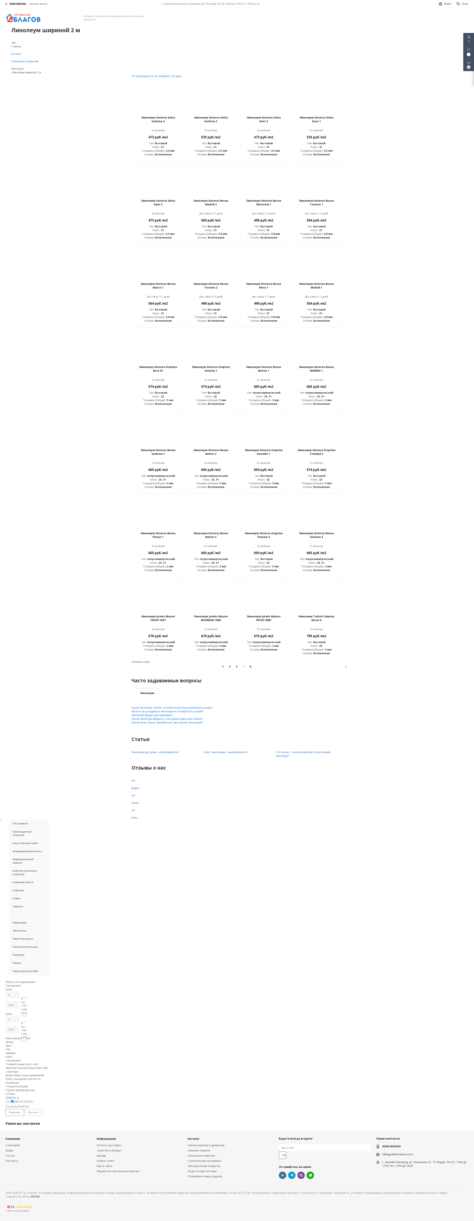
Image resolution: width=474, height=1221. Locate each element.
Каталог (194, 1138)
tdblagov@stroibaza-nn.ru (397, 1154)
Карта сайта (104, 1166)
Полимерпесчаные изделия (205, 1176)
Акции (9, 1150)
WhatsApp (310, 1175)
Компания (13, 1138)
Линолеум (147, 693)
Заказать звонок (38, 3)
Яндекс (135, 788)
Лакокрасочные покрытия (204, 1166)
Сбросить (33, 1112)
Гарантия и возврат (109, 1150)
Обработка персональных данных (118, 1171)
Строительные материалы (204, 1160)
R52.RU (35, 1196)
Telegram (292, 1175)
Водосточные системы (202, 1171)
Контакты (12, 1160)
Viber (301, 1175)
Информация (106, 1138)
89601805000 (391, 1146)
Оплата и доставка (109, 1145)
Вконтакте (282, 1175)
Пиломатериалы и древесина (206, 1145)
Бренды (101, 1155)
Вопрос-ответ (106, 1160)
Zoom (135, 803)
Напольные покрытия (201, 1155)
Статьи (10, 1155)
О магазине (13, 1145)
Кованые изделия (199, 1150)
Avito (134, 817)
